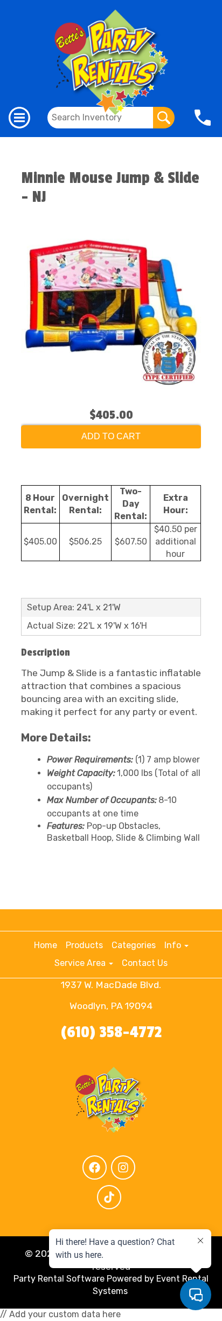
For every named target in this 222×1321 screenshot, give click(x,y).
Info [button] (173, 945)
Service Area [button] (81, 963)
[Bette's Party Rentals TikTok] (109, 1197)
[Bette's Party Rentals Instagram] (123, 1167)
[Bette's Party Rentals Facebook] (94, 1167)
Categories (134, 945)
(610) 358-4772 (111, 1032)
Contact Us (145, 963)
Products (84, 945)
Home (45, 945)
